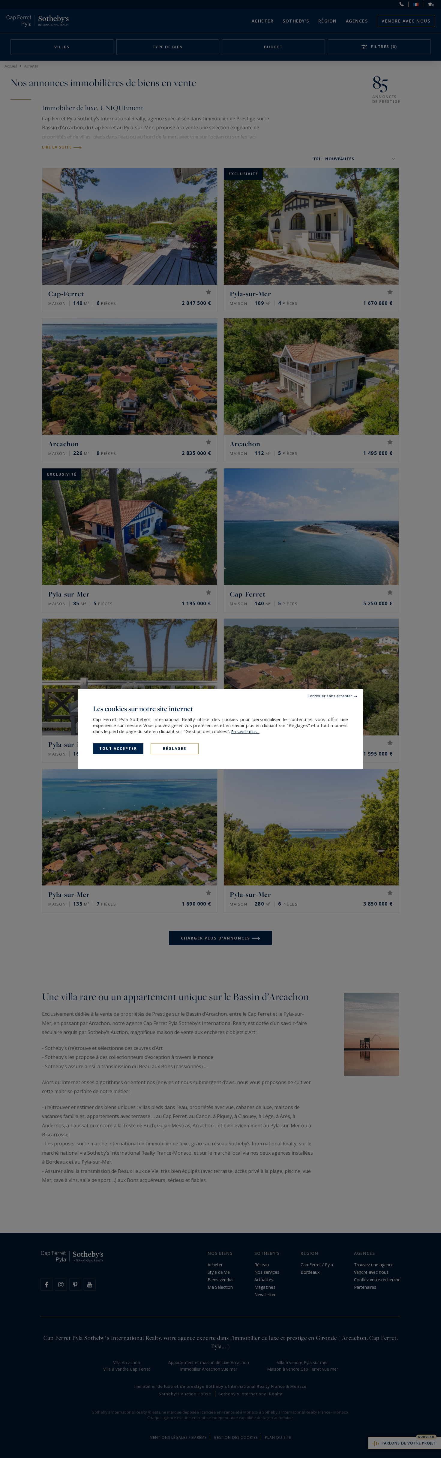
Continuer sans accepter (330, 696)
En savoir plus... (245, 731)
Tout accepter (118, 748)
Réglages (174, 748)
